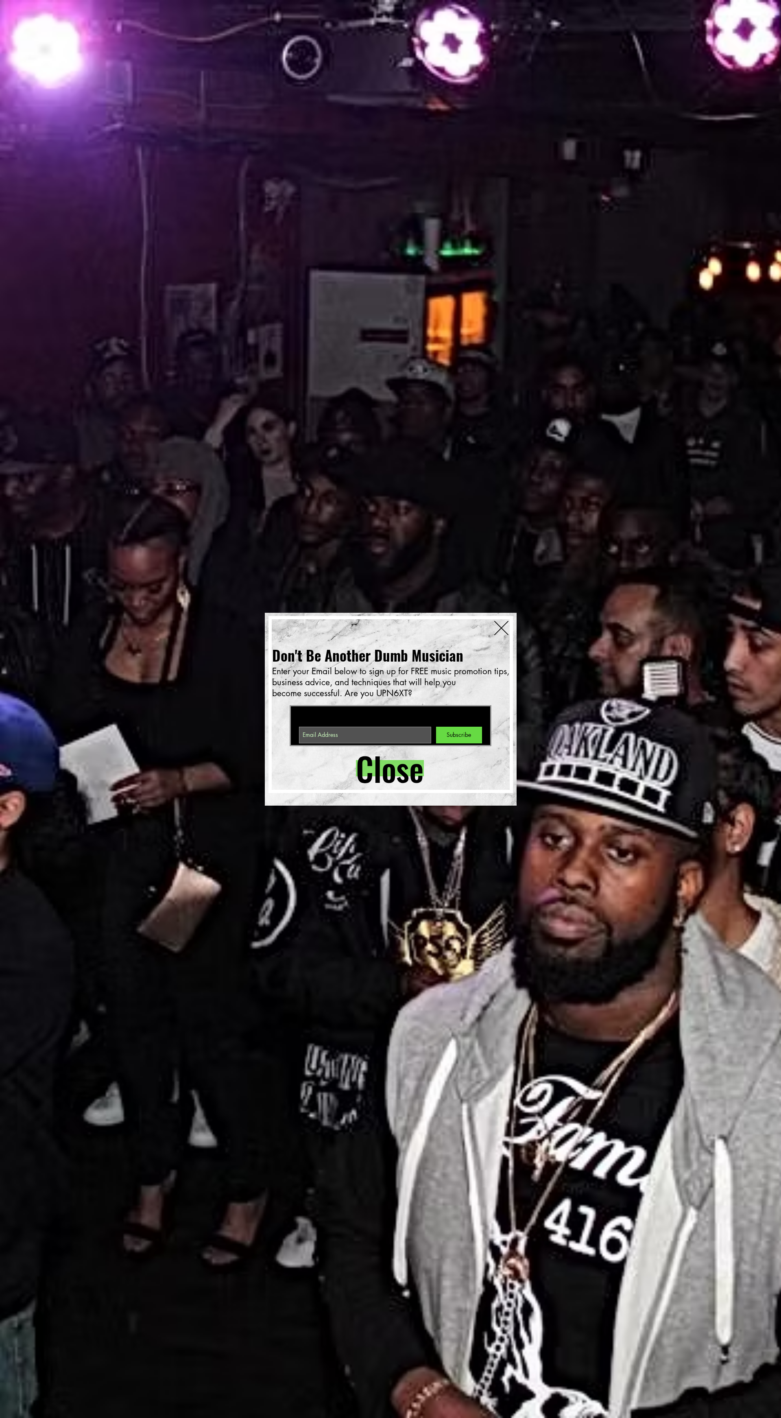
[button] (385, 768)
